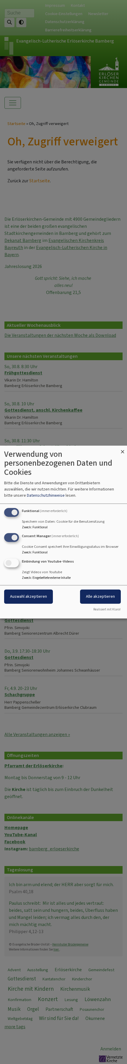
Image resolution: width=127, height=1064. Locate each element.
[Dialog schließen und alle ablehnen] (122, 449)
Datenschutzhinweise (46, 495)
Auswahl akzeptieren (28, 596)
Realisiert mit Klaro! (107, 609)
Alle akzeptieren (100, 596)
